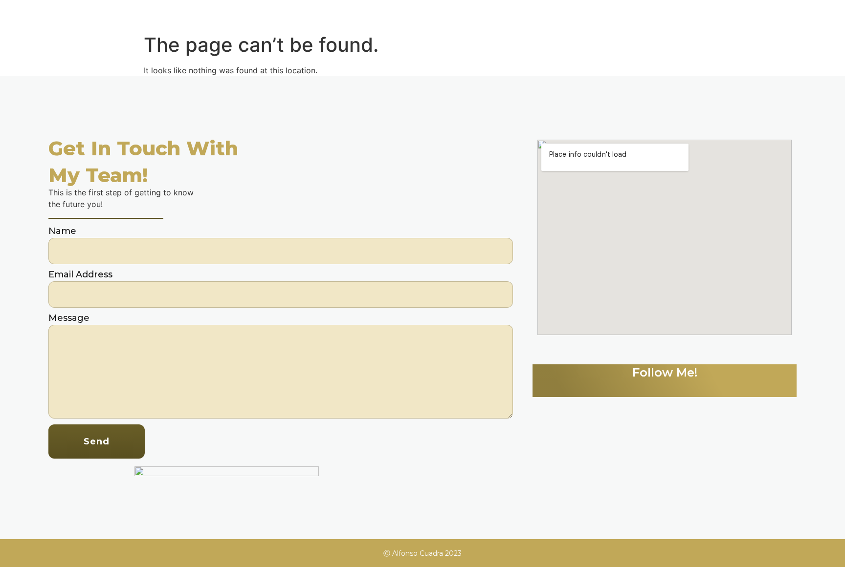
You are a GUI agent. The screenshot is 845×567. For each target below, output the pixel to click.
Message (68, 318)
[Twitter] (630, 387)
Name (62, 231)
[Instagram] (653, 387)
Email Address (80, 275)
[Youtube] (698, 387)
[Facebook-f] (675, 387)
